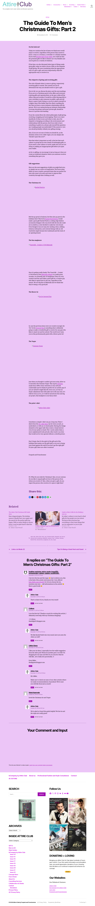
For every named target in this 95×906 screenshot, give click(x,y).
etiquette (57, 536)
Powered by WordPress (54, 902)
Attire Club (52, 886)
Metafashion (67, 6)
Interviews (83, 6)
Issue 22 (13, 872)
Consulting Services (15, 881)
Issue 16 (12, 859)
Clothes (49, 4)
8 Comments (55, 35)
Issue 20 (13, 868)
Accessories (56, 4)
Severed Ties (40, 328)
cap (45, 536)
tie (49, 539)
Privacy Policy (13, 890)
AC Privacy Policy (14, 892)
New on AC (12, 848)
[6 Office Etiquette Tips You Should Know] (47, 518)
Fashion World (80, 4)
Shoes (64, 4)
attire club (33, 536)
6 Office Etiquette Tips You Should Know (47, 526)
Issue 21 (12, 870)
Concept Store (13, 874)
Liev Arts (52, 890)
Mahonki (45, 538)
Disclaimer (13, 888)
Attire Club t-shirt (40, 536)
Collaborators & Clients (16, 883)
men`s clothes (55, 538)
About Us (12, 879)
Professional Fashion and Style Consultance (53, 776)
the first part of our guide (44, 57)
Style (47, 17)
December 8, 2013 (43, 35)
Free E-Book (13, 877)
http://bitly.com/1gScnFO (36, 582)
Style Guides (13, 850)
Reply (30, 589)
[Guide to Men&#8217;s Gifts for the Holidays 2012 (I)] (74, 521)
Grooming (71, 4)
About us (32, 776)
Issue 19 (12, 865)
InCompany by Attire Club (18, 776)
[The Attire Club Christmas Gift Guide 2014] (21, 521)
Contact (74, 776)
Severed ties (40, 539)
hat (60, 536)
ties (52, 539)
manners (50, 538)
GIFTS (11, 846)
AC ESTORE (13, 779)
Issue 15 (12, 857)
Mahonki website (46, 274)
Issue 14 (12, 854)
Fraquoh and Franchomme (58, 892)
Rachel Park (33, 539)
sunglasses (45, 539)
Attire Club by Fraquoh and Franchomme (24, 902)
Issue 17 (12, 861)
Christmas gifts (50, 536)
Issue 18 (12, 863)
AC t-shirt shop (43, 424)
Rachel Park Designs (51, 219)
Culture (75, 6)
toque (54, 539)
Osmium (60, 384)
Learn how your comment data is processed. (40, 765)
